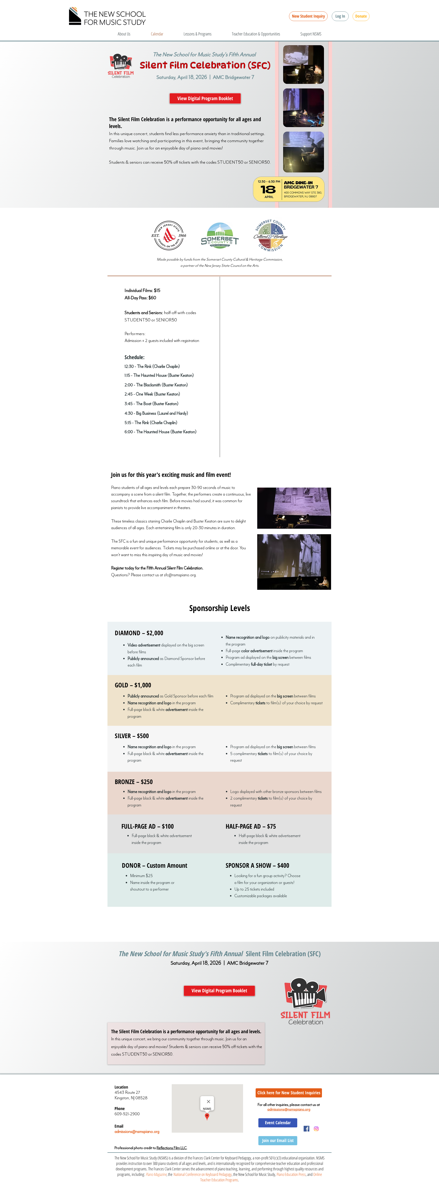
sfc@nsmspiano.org (180, 575)
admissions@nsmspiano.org (137, 1131)
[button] (340, 16)
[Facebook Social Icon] (306, 1129)
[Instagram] (316, 1129)
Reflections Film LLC (172, 1147)
